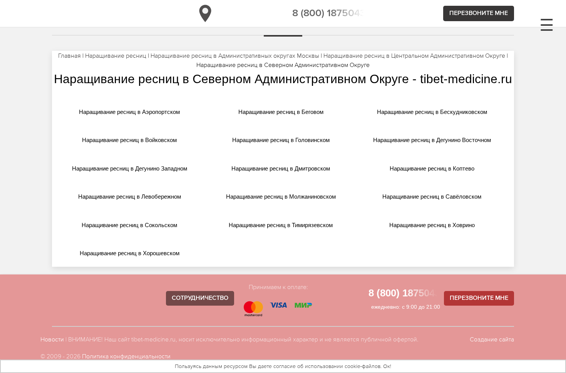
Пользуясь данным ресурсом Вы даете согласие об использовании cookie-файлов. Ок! (283, 366)
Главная (69, 55)
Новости (52, 339)
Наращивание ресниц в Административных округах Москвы (235, 55)
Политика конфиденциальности (126, 356)
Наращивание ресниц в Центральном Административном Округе (414, 55)
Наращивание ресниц (115, 55)
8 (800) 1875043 (329, 13)
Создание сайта (492, 339)
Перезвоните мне (478, 13)
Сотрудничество (200, 298)
